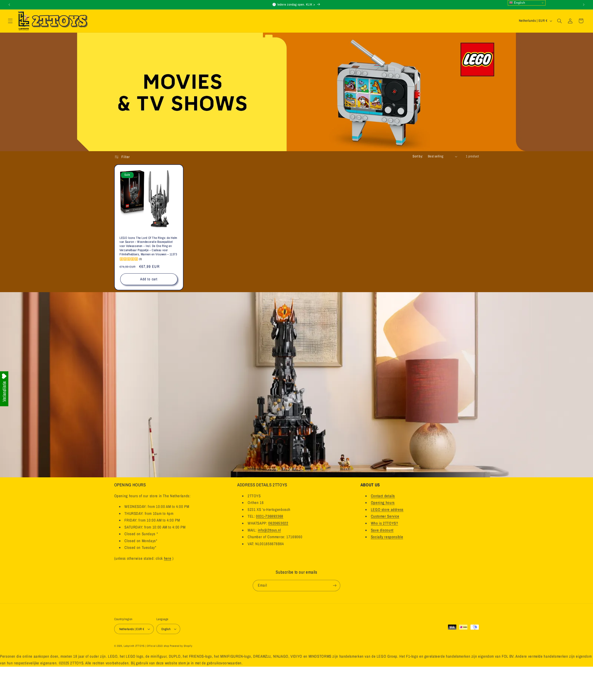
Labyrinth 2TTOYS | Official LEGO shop (146, 646)
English (519, 2)
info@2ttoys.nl (269, 530)
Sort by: (418, 156)
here (167, 558)
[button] (10, 21)
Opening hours (383, 502)
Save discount (382, 530)
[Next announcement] (584, 4)
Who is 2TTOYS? (384, 523)
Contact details (383, 495)
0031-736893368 (269, 516)
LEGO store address (387, 509)
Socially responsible (387, 536)
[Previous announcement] (9, 4)
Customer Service (385, 516)
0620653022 (278, 523)
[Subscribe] (334, 585)
